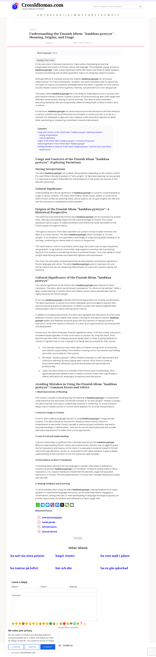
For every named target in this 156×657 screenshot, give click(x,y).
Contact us (68, 645)
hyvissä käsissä (49, 531)
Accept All (48, 647)
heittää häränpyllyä (52, 517)
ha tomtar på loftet (24, 568)
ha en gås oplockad (114, 568)
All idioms (32, 29)
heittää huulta (49, 527)
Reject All (32, 647)
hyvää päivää (48, 522)
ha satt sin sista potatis (27, 556)
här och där (63, 568)
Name (15, 586)
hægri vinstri (65, 556)
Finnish (79, 538)
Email (44, 586)
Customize (16, 647)
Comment (16, 595)
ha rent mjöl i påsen (115, 556)
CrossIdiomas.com (42, 5)
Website (73, 586)
